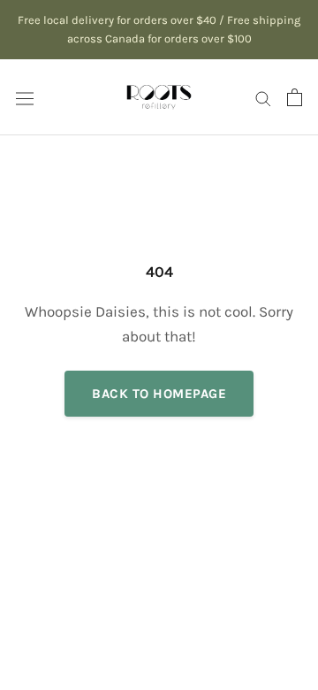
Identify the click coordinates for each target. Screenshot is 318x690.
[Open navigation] (25, 96)
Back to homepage (159, 394)
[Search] (263, 97)
